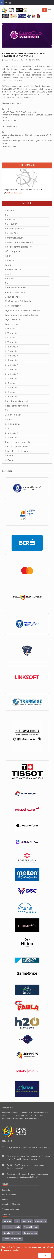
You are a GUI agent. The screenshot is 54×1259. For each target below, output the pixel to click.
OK (45, 1255)
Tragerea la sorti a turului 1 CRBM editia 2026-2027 (25, 190)
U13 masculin (11, 392)
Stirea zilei (10, 219)
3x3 (7, 410)
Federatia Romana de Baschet (15, 60)
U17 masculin (11, 356)
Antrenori (9, 278)
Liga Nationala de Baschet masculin (22, 310)
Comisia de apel (30, 1233)
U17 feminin (11, 360)
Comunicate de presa (15, 287)
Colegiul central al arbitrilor (18, 247)
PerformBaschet (13, 306)
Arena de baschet (13, 269)
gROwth (9, 460)
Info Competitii (12, 251)
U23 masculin (11, 328)
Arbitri (8, 256)
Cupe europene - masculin (17, 442)
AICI (16, 121)
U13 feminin (11, 396)
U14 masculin (11, 383)
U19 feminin (11, 437)
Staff (7, 283)
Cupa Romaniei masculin (17, 401)
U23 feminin (11, 333)
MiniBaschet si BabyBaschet (18, 301)
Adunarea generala (14, 228)
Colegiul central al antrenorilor (20, 242)
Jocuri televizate (13, 297)
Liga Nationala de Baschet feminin (22, 315)
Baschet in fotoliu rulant (16, 451)
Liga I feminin (11, 324)
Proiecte (9, 455)
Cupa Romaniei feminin (16, 406)
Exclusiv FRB (11, 224)
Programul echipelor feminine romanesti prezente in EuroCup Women (25, 54)
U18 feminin (11, 351)
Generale (9, 210)
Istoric (8, 265)
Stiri (7, 215)
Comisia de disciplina (12, 1239)
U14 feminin (11, 387)
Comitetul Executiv (14, 238)
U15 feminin (11, 378)
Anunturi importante (15, 292)
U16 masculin (11, 365)
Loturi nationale (12, 424)
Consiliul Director (13, 233)
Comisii (8, 419)
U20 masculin (11, 337)
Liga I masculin (12, 319)
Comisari (9, 260)
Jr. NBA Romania (13, 415)
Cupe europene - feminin (17, 446)
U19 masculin (11, 433)
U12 (7, 428)
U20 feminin (11, 342)
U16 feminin (11, 369)
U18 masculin (11, 347)
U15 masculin (11, 374)
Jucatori (9, 274)
